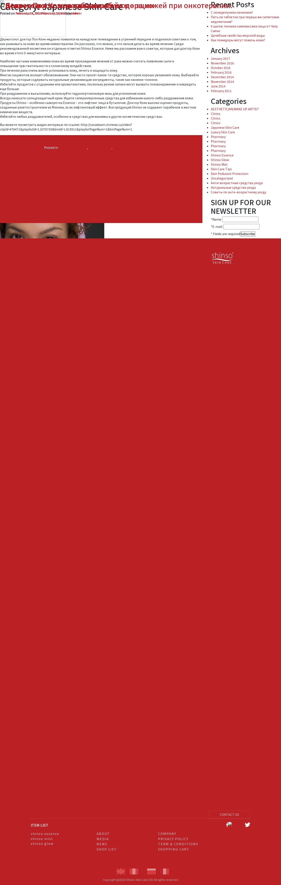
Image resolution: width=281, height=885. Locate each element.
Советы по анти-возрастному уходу (238, 192)
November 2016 (222, 63)
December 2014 (222, 77)
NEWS (102, 843)
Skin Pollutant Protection (229, 173)
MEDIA (103, 838)
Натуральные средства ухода (135, 147)
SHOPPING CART (173, 849)
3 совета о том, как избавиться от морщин (79, 5)
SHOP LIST (107, 849)
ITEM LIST (39, 825)
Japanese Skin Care (73, 147)
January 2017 (220, 58)
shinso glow (42, 843)
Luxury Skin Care (223, 132)
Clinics (215, 113)
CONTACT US (229, 814)
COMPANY (167, 833)
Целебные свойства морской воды (238, 35)
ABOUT (103, 833)
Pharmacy (218, 136)
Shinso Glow (220, 160)
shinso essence (45, 833)
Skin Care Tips (221, 169)
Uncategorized (222, 178)
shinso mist (42, 838)
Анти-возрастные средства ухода (237, 183)
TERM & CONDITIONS (178, 843)
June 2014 (218, 86)
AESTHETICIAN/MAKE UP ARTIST (235, 109)
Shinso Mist (219, 164)
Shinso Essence (100, 147)
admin (75, 13)
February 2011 (221, 91)
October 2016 (221, 67)
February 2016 (221, 72)
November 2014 (222, 81)
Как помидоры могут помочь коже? (238, 40)
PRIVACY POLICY (173, 838)
